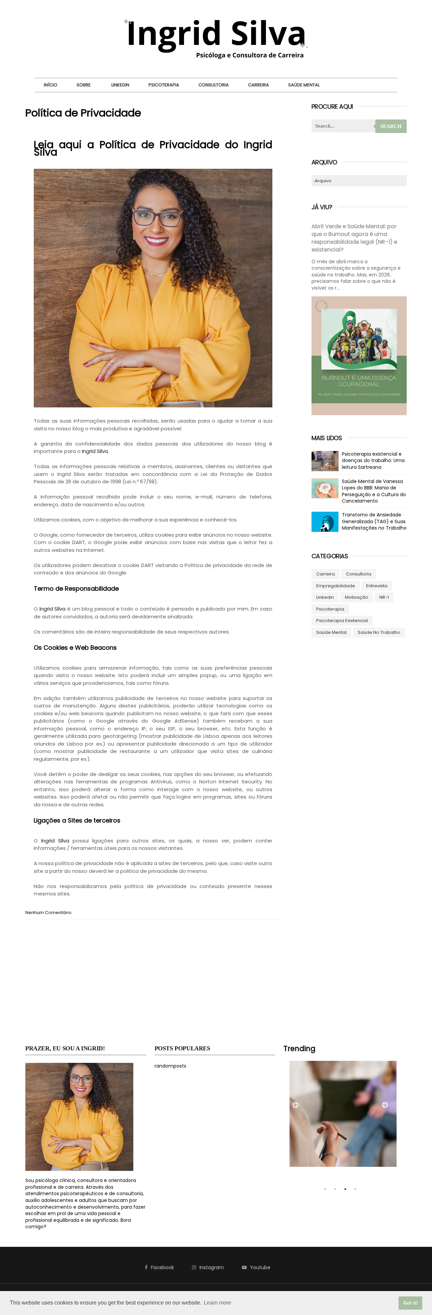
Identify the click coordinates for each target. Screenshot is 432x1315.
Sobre (84, 85)
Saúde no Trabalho (379, 632)
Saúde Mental (304, 85)
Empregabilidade (335, 586)
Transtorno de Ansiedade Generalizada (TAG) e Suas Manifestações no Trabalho (374, 521)
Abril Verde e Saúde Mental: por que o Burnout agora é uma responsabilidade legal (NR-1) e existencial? (354, 237)
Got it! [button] (410, 1303)
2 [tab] (335, 1189)
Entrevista (376, 586)
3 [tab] (345, 1189)
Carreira (258, 85)
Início (50, 85)
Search (391, 126)
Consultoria (213, 85)
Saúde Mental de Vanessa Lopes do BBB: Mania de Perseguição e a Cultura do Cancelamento (374, 491)
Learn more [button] (217, 1303)
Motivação (356, 597)
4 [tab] (355, 1189)
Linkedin (120, 85)
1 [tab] (325, 1189)
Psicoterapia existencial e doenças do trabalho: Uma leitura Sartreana (373, 461)
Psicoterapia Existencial (342, 620)
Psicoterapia (163, 85)
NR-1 (384, 597)
